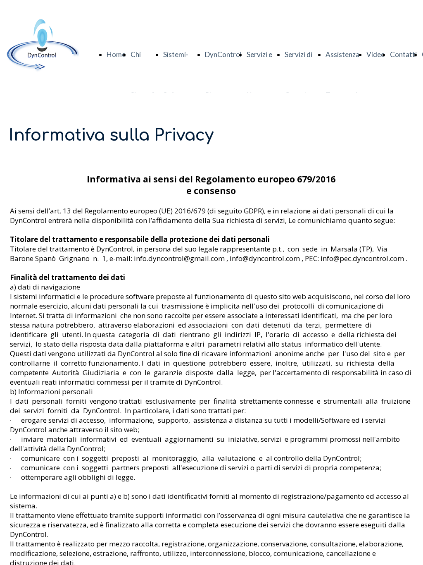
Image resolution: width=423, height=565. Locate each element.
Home (116, 54)
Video (375, 54)
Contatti (403, 54)
